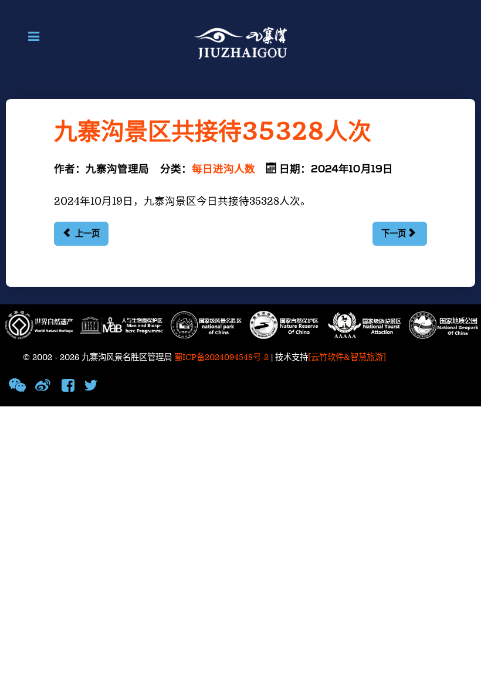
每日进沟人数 (223, 169)
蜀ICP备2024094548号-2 (221, 357)
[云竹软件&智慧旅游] (347, 357)
